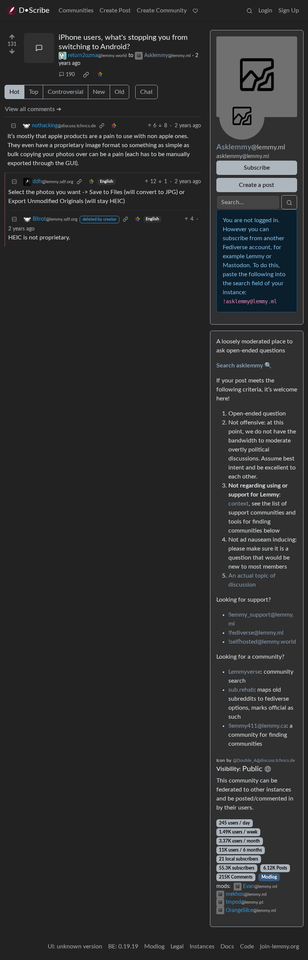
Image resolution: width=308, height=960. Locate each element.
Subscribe (257, 168)
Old (119, 92)
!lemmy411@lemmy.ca (257, 726)
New (99, 92)
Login (265, 11)
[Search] (249, 10)
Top (33, 92)
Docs (227, 946)
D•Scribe (34, 10)
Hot (14, 92)
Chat (146, 92)
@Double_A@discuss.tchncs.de (264, 760)
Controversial (65, 92)
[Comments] (39, 48)
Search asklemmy (239, 366)
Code (247, 946)
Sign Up (288, 11)
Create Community (162, 11)
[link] (86, 75)
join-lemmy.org (279, 946)
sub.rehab (241, 690)
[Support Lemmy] (195, 10)
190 (70, 74)
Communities (76, 11)
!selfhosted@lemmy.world (262, 642)
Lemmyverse (244, 672)
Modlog (269, 877)
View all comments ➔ (33, 109)
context (238, 504)
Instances (202, 946)
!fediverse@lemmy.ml (256, 633)
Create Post (115, 11)
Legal (177, 946)
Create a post (256, 185)
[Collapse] (14, 126)
